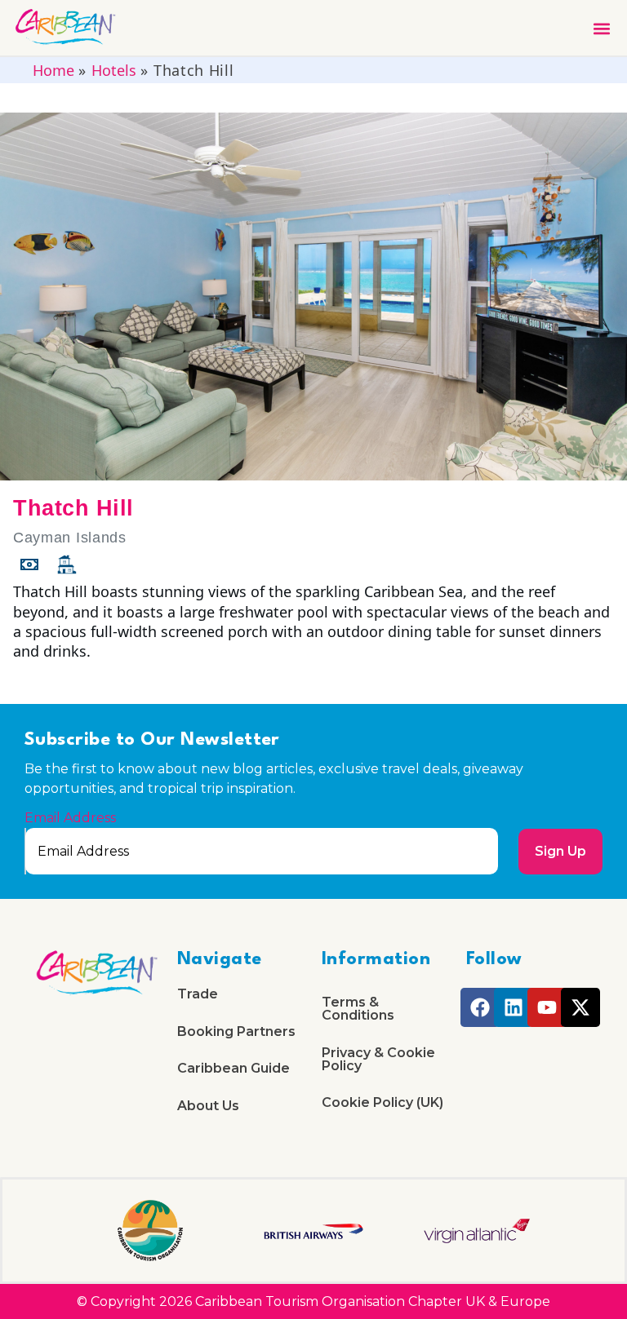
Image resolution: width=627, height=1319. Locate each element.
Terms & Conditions (358, 1008)
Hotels (113, 70)
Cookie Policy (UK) (382, 1102)
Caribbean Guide (233, 1068)
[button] (601, 28)
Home (53, 70)
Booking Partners (236, 1031)
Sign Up (560, 851)
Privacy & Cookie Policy (378, 1059)
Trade (197, 994)
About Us (208, 1105)
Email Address (70, 818)
